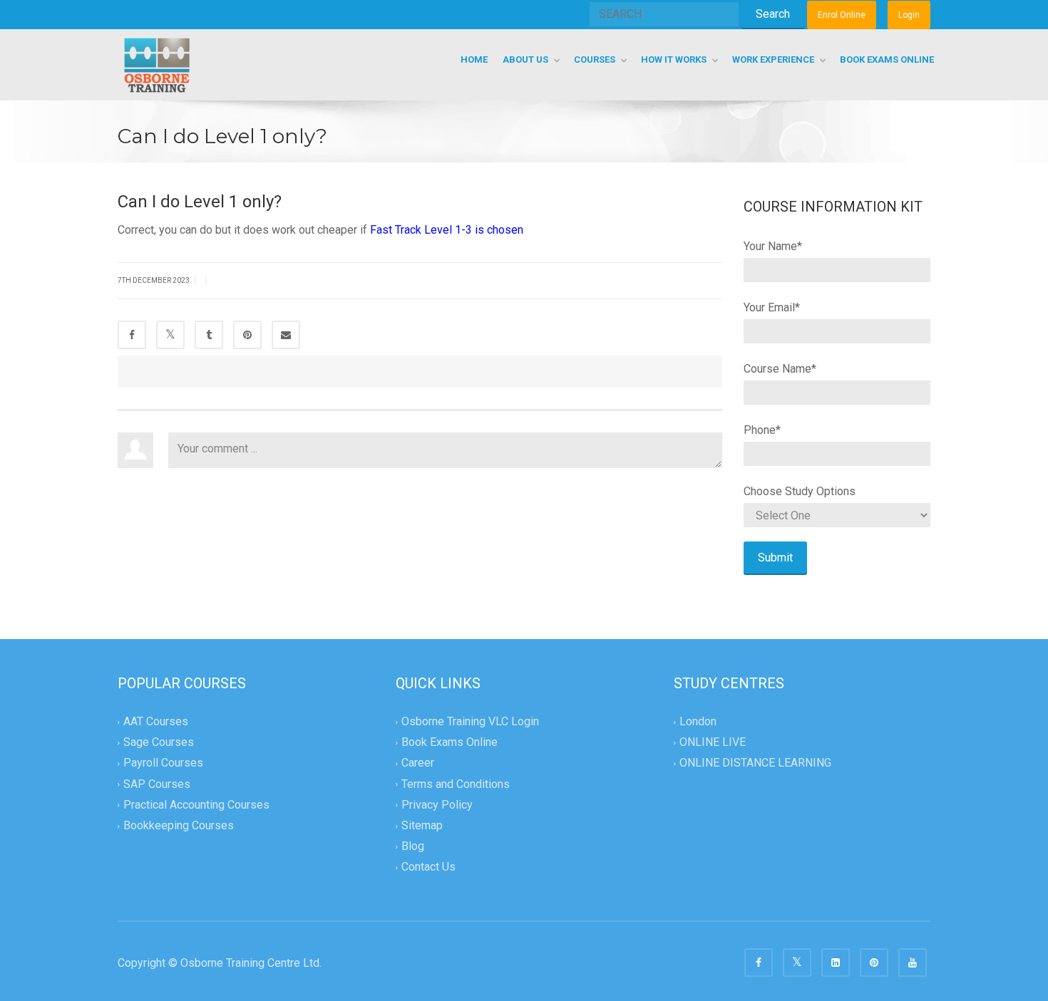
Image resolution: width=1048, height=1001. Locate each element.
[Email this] (286, 335)
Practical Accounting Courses (196, 804)
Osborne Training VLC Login (470, 721)
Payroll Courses (163, 763)
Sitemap (422, 825)
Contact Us (428, 866)
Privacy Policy (437, 804)
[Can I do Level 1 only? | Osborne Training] (157, 64)
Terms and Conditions (455, 784)
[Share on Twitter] (170, 335)
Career (417, 763)
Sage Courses (158, 743)
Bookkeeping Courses (178, 825)
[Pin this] (247, 335)
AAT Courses (155, 721)
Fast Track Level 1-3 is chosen (446, 230)
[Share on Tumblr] (209, 335)
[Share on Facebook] (132, 335)
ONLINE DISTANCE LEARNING (755, 763)
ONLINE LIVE (712, 743)
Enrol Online (841, 15)
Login (909, 15)
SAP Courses (156, 784)
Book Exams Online (449, 743)
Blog (412, 846)
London (697, 721)
